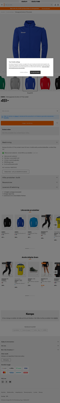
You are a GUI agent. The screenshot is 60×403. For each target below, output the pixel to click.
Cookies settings (24, 72)
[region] (30, 67)
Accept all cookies (35, 72)
